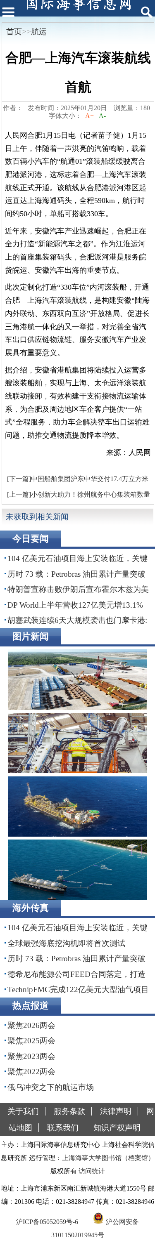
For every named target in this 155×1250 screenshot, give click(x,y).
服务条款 (69, 1111)
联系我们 (63, 1127)
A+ (89, 115)
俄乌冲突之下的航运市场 (50, 1087)
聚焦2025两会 (31, 1040)
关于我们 (23, 1111)
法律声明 (115, 1111)
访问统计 (92, 1171)
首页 (14, 31)
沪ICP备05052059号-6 (47, 1221)
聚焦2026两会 (31, 1025)
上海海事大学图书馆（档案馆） (108, 1157)
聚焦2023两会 (31, 1056)
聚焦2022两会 (31, 1071)
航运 (39, 31)
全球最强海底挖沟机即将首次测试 (66, 943)
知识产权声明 (117, 1127)
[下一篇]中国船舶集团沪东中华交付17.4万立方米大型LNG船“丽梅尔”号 (76, 481)
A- (102, 115)
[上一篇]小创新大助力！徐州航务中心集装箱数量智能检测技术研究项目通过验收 (77, 496)
